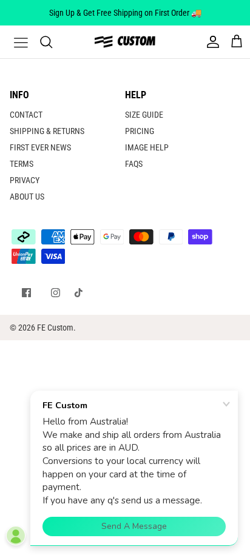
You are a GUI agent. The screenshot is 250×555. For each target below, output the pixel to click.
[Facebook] (26, 292)
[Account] (210, 42)
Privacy (24, 180)
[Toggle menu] (13, 41)
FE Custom (55, 327)
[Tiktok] (78, 292)
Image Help (147, 147)
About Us (27, 196)
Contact (26, 114)
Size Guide (144, 114)
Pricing (139, 131)
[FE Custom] (125, 41)
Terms (21, 164)
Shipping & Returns (47, 131)
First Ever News (40, 147)
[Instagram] (55, 292)
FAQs (134, 164)
